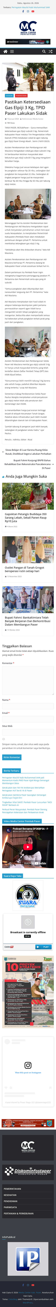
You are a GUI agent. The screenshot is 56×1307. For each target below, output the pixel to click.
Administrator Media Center (32, 119)
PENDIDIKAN (10, 1201)
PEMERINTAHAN (12, 1188)
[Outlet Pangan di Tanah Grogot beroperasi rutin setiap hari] (28, 538)
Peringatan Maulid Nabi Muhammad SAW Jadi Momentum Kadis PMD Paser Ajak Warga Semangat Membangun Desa (25, 780)
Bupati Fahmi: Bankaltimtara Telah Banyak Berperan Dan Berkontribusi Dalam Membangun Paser (27, 621)
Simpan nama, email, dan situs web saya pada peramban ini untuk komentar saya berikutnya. (26, 746)
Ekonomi (9, 96)
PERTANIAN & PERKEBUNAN (19, 1213)
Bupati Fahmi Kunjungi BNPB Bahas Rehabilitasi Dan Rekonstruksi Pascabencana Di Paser (27, 464)
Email (6, 712)
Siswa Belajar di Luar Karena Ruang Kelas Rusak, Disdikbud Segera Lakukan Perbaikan (28, 451)
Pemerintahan (21, 96)
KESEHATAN (10, 1195)
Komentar (8, 663)
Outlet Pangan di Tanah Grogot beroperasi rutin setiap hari (24, 569)
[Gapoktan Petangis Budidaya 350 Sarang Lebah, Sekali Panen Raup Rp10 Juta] (28, 484)
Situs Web (7, 726)
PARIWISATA (10, 1207)
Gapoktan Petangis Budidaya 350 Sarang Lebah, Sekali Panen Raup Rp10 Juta (25, 517)
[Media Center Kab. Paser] (5, 51)
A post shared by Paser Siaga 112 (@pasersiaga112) (28, 1102)
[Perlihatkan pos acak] (50, 51)
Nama (6, 699)
